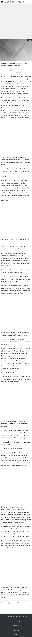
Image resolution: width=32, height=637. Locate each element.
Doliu (22, 605)
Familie (29, 40)
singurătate (19, 607)
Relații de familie (5, 607)
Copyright (16, 630)
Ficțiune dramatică (13, 603)
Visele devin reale (14, 2)
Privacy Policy (16, 621)
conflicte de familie (15, 605)
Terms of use (16, 625)
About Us (16, 634)
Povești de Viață (22, 603)
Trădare (25, 607)
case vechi (6, 605)
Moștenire (26, 605)
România (13, 607)
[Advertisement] (16, 21)
